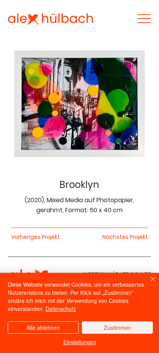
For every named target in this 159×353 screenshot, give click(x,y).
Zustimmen (117, 327)
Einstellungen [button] (79, 342)
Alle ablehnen (43, 327)
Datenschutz (61, 308)
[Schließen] (148, 283)
